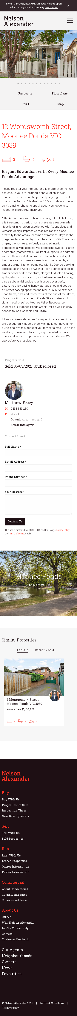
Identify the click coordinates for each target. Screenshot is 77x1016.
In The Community (15, 928)
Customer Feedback (15, 939)
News (7, 967)
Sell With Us (11, 833)
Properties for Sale (15, 805)
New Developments (15, 816)
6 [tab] (36, 84)
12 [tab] (59, 84)
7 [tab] (40, 84)
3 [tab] (25, 84)
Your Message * (14, 492)
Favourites (11, 973)
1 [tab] (18, 84)
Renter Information (16, 872)
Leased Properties (14, 861)
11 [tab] (55, 84)
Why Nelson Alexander (18, 922)
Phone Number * (16, 477)
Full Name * (13, 446)
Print (25, 104)
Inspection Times (14, 810)
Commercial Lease (14, 900)
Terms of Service (17, 533)
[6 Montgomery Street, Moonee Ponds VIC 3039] (34, 692)
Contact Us (15, 521)
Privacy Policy (63, 530)
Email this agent (22, 425)
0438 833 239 (19, 408)
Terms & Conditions (52, 1003)
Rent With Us (11, 855)
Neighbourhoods (17, 955)
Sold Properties (13, 838)
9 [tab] (48, 84)
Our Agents (12, 949)
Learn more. (51, 7)
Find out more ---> (38, 585)
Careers (7, 934)
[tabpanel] (38, 54)
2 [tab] (22, 84)
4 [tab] (29, 84)
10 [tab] (51, 84)
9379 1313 (17, 414)
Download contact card (26, 419)
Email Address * (15, 461)
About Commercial (15, 889)
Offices (6, 917)
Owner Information (15, 866)
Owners (9, 961)
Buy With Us (11, 799)
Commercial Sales (14, 894)
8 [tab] (44, 84)
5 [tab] (33, 84)
